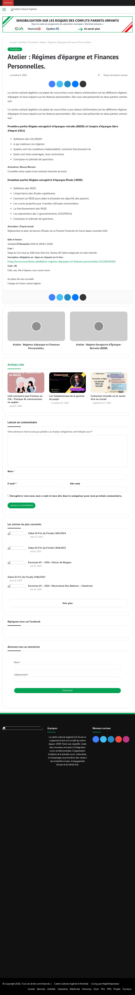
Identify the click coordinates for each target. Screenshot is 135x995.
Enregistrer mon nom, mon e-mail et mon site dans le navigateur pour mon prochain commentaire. (66, 496)
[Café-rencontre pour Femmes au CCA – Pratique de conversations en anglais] (26, 382)
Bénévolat (75, 989)
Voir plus (67, 603)
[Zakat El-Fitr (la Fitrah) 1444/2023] (17, 552)
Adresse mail (21, 674)
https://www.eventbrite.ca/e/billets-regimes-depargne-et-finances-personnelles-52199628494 (62, 261)
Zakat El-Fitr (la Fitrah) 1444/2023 (47, 547)
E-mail (12, 483)
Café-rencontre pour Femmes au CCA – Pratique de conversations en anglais (25, 399)
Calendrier (63, 989)
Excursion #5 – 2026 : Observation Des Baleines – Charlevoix (60, 585)
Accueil (13, 42)
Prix (103, 989)
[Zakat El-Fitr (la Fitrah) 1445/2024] (17, 538)
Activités (22, 42)
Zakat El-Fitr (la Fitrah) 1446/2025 (26, 576)
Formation (33, 42)
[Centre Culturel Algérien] (24, 9)
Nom (11, 471)
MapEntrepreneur (110, 983)
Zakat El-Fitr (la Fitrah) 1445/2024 (47, 533)
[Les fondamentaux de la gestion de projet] (67, 382)
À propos (127, 989)
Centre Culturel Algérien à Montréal (71, 983)
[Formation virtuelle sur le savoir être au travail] (109, 382)
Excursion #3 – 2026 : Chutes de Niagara (49, 562)
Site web (75, 483)
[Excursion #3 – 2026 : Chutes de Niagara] (17, 567)
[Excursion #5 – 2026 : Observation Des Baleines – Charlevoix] (17, 590)
